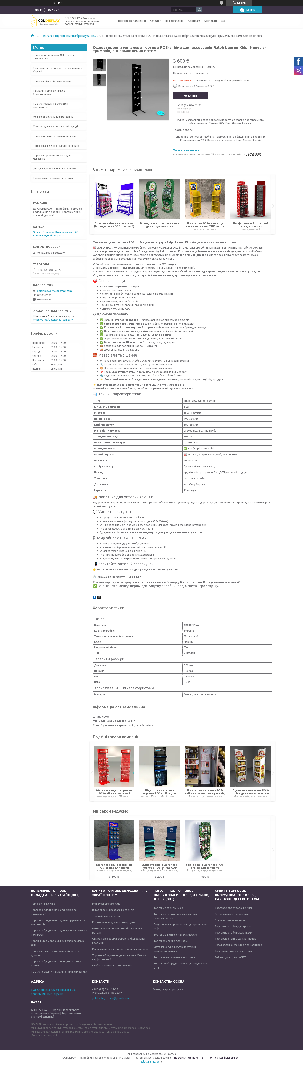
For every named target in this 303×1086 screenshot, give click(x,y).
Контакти (210, 20)
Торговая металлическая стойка (174, 957)
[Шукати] (199, 9)
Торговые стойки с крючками (233, 932)
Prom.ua (172, 1054)
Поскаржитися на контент (190, 1057)
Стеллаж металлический (230, 920)
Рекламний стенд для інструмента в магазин (120, 949)
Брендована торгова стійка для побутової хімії (159, 225)
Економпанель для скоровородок (113, 922)
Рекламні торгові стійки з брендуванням (69, 36)
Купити (192, 95)
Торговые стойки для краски (233, 926)
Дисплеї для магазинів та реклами (54, 168)
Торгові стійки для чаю (106, 916)
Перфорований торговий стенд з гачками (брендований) (250, 226)
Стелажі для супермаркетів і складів (56, 126)
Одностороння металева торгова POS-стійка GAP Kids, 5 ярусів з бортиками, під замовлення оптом (159, 868)
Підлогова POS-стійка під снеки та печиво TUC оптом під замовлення (205, 226)
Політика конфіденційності (224, 1057)
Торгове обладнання (131, 20)
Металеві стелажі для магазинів (53, 116)
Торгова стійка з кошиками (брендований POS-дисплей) (114, 225)
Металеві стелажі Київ (106, 903)
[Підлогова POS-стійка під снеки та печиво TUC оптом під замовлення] (205, 199)
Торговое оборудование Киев (234, 907)
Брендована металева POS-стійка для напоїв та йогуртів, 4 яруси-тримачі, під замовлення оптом (205, 868)
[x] (99, 597)
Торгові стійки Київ (43, 903)
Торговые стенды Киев (168, 907)
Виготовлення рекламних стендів (113, 909)
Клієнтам (194, 20)
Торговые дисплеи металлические (175, 934)
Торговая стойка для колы (171, 940)
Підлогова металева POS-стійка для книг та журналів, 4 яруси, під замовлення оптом (205, 793)
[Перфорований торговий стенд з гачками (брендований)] (250, 199)
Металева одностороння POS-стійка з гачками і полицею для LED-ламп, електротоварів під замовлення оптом (114, 793)
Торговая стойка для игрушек (234, 951)
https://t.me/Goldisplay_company (53, 319)
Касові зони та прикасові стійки (53, 178)
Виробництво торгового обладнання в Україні (57, 70)
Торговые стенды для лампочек (235, 938)
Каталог (155, 20)
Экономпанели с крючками (232, 913)
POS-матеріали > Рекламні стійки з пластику (59, 971)
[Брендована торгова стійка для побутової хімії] (159, 199)
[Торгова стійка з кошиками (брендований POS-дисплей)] (114, 199)
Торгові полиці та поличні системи (54, 136)
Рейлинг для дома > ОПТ (230, 957)
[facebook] (94, 597)
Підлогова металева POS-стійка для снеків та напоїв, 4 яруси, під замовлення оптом (250, 793)
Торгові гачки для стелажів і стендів (56, 145)
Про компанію (174, 20)
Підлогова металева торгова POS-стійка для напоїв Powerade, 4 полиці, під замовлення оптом (159, 793)
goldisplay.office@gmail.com (54, 290)
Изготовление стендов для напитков (238, 944)
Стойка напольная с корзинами (112, 965)
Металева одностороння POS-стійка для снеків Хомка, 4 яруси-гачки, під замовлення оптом (114, 868)
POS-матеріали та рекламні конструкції (50, 105)
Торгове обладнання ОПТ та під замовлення (53, 57)
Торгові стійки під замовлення (52, 81)
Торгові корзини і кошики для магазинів (52, 157)
